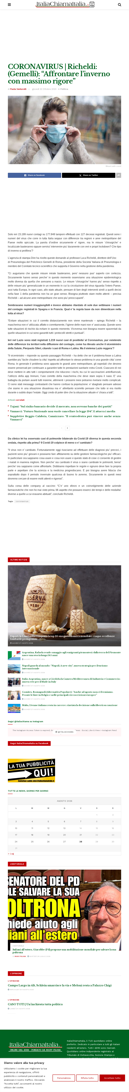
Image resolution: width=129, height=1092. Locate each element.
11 (32, 828)
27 (64, 841)
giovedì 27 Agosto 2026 (22, 643)
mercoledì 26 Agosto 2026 (21, 989)
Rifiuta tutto (87, 1078)
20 (64, 835)
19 (48, 835)
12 (48, 828)
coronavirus (22, 501)
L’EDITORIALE (18, 946)
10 (16, 828)
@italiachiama (65, 732)
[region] (64, 1075)
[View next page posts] (67, 428)
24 (16, 841)
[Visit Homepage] (64, 5)
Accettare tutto (112, 1078)
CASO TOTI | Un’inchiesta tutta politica (35, 1004)
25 (32, 841)
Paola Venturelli (18, 89)
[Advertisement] (64, 36)
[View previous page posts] (61, 428)
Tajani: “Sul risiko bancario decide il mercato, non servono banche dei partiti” (61, 406)
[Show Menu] (9, 4)
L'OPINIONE (13, 981)
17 (16, 835)
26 (48, 841)
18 (32, 835)
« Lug (11, 853)
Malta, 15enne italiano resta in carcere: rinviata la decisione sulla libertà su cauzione (70, 705)
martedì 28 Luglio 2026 (39, 956)
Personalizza (63, 1078)
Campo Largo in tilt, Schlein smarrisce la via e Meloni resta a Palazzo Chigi (60, 985)
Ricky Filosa (20, 956)
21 (81, 835)
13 (64, 828)
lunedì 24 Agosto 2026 (19, 1008)
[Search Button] (119, 4)
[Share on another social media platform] (118, 175)
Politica (64, 89)
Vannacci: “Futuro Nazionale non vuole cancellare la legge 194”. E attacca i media (62, 411)
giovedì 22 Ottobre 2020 (44, 89)
